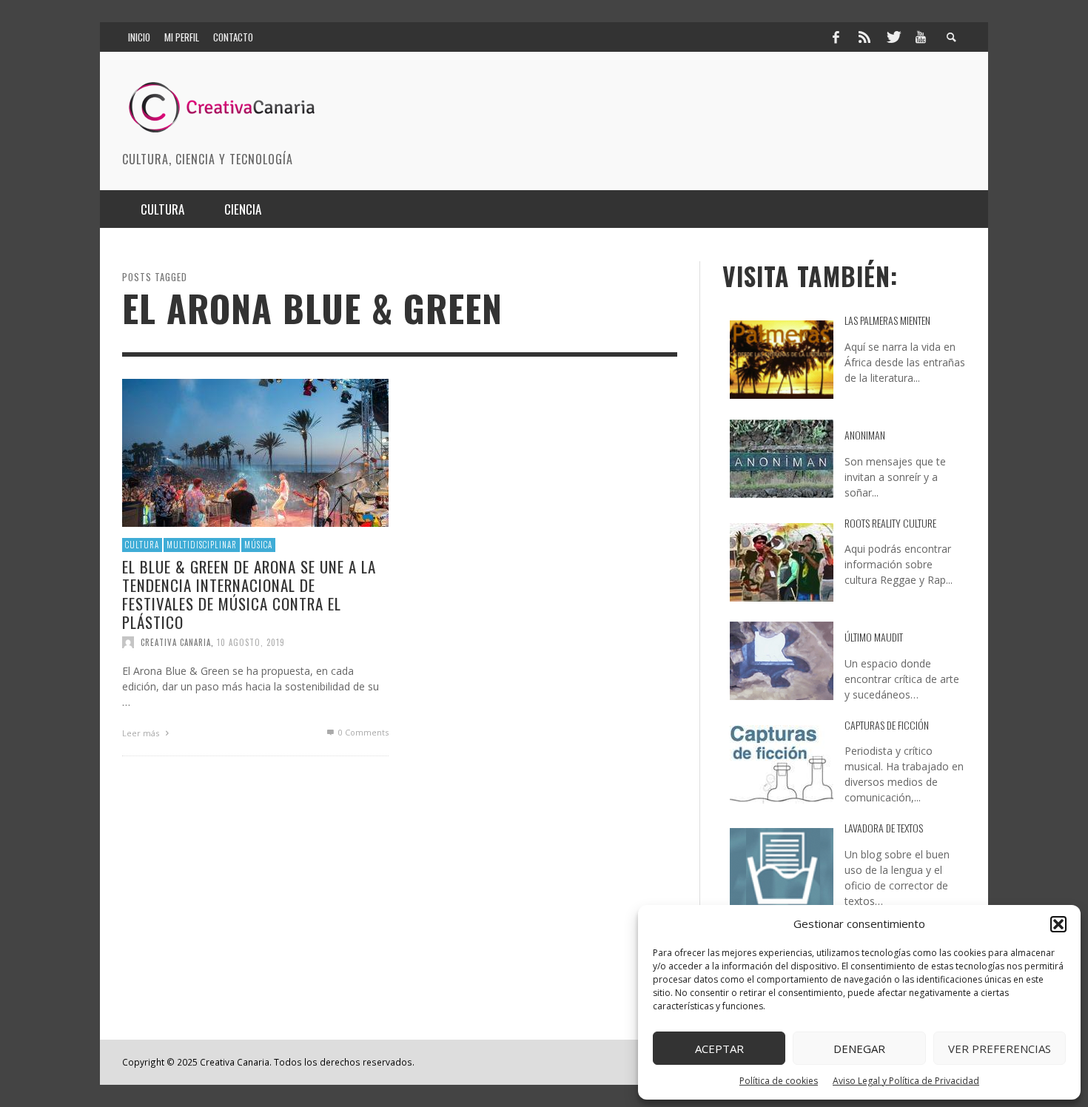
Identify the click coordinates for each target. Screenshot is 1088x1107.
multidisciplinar (202, 545)
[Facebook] (836, 37)
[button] (1058, 924)
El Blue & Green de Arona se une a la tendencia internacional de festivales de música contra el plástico (249, 593)
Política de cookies (778, 1080)
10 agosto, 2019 (251, 642)
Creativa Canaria (176, 642)
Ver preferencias (999, 1048)
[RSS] (864, 37)
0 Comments (362, 732)
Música (258, 545)
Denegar (859, 1048)
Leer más (141, 732)
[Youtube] (921, 37)
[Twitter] (893, 37)
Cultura (142, 545)
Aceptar (719, 1048)
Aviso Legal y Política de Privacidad (906, 1080)
